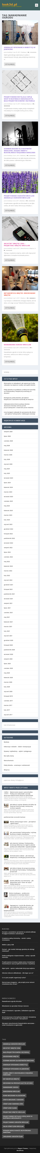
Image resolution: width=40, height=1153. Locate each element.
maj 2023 (7, 506)
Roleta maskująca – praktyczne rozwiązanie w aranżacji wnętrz (19, 894)
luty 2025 (7, 473)
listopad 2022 (8, 534)
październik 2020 (9, 650)
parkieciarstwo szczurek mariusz (14, 817)
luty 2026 (7, 459)
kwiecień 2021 (8, 622)
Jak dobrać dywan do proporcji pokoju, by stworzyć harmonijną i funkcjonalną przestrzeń (22, 869)
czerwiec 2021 (8, 612)
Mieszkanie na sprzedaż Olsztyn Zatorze (15, 1006)
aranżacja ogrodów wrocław (14, 1044)
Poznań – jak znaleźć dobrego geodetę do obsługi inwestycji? (18, 950)
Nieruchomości (25, 248)
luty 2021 (7, 631)
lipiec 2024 (7, 482)
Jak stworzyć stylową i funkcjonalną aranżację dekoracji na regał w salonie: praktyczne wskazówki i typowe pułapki (23, 844)
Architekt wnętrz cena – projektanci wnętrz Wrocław (17, 245)
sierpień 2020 (8, 659)
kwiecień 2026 (8, 450)
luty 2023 (7, 520)
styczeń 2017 (8, 715)
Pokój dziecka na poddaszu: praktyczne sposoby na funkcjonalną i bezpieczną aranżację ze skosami (19, 391)
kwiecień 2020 (8, 677)
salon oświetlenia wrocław (13, 1126)
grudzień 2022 (8, 529)
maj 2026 (7, 445)
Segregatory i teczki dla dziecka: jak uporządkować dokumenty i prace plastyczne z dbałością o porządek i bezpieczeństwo (18, 908)
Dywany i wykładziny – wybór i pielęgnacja (17, 751)
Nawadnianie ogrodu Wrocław (17, 345)
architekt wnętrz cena (11, 1048)
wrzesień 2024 (8, 478)
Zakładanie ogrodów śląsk (13, 1136)
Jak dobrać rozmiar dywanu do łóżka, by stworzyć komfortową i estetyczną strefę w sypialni (23, 806)
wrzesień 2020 (8, 654)
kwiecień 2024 (8, 487)
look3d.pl (9, 52)
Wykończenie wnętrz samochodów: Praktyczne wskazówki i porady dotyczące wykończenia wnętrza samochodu (18, 793)
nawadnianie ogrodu (10, 1087)
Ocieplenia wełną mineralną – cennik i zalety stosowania (16, 939)
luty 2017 (7, 710)
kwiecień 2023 (8, 510)
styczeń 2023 (8, 524)
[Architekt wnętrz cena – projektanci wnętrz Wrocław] (20, 229)
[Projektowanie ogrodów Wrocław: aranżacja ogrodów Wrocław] (20, 182)
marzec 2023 (8, 515)
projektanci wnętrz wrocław (14, 1112)
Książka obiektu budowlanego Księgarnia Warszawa (18, 1074)
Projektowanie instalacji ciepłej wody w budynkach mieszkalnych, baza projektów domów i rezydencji (19, 99)
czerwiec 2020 (8, 668)
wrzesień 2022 (8, 543)
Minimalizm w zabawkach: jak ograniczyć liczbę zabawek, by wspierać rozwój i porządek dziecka (19, 384)
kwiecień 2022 (8, 566)
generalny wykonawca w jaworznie (16, 1069)
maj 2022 (7, 561)
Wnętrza (28, 104)
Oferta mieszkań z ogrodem (13, 1100)
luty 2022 (7, 575)
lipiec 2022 (7, 552)
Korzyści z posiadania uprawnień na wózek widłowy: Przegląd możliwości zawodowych (19, 933)
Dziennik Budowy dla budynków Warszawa (18, 1060)
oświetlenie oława (10, 1108)
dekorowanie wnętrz (11, 1056)
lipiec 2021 (7, 608)
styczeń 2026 (8, 464)
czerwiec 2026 (8, 441)
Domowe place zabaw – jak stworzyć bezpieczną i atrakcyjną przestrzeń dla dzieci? (19, 857)
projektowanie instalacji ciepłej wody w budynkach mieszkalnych (17, 1117)
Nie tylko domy (9, 756)
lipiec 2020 (7, 663)
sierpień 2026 (8, 431)
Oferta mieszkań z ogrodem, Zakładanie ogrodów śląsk (18, 1011)
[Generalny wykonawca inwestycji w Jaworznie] (20, 32)
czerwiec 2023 (8, 501)
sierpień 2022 (8, 547)
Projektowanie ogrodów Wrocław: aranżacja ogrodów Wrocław (19, 197)
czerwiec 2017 (8, 701)
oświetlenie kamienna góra (13, 1104)
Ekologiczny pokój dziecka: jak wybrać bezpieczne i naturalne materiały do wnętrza (18, 398)
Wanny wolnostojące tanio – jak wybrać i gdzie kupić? (23, 822)
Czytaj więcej (9, 64)
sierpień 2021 (8, 603)
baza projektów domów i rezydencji (16, 1052)
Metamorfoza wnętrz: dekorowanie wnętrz (19, 294)
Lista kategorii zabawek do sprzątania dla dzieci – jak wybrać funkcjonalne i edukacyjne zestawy (20, 413)
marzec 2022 (8, 571)
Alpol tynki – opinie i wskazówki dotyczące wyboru (18, 968)
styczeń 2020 (8, 691)
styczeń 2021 (8, 636)
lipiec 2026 (7, 436)
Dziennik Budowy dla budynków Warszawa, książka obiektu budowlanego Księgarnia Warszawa (19, 151)
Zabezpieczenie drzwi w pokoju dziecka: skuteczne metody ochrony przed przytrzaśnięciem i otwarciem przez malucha (18, 405)
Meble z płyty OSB (8, 945)
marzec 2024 (8, 492)
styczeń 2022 (8, 580)
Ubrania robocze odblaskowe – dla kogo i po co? (17, 973)
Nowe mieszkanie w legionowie (14, 1095)
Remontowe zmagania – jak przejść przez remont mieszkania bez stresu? (18, 983)
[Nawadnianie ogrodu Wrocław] (20, 328)
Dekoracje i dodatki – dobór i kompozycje (17, 747)
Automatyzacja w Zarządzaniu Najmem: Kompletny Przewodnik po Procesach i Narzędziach (19, 1018)
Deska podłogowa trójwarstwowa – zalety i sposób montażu (18, 956)
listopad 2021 (8, 589)
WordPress (20, 1150)
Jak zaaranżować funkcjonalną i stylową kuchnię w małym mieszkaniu (23, 833)
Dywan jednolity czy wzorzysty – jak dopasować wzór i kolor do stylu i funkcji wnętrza (21, 882)
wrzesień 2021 (8, 599)
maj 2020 (7, 673)
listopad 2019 (8, 696)
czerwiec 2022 (8, 557)
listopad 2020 (8, 645)
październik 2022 (9, 538)
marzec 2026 (8, 455)
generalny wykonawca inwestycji (15, 1065)
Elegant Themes (23, 1148)
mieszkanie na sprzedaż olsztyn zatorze (18, 1083)
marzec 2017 (8, 705)
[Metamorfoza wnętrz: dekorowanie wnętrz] (20, 278)
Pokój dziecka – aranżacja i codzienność (17, 765)
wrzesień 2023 (8, 496)
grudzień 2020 (8, 640)
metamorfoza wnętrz (11, 1079)
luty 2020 (7, 687)
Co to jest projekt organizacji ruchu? (14, 977)
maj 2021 (7, 617)
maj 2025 (7, 469)
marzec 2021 (8, 626)
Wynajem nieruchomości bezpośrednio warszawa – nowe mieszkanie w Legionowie (18, 1024)
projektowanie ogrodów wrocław (15, 1122)
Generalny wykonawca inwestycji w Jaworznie (19, 48)
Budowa (23, 52)
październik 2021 (9, 594)
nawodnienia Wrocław (11, 1091)
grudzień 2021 (8, 585)
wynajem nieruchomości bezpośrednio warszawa (17, 1131)
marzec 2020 (8, 682)
